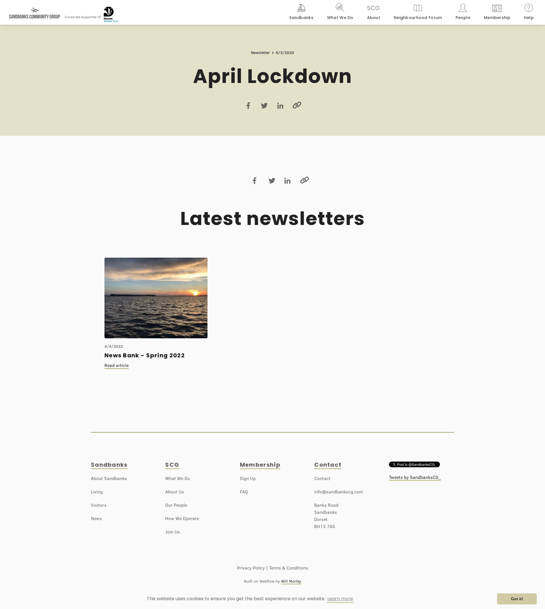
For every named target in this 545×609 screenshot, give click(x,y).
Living (97, 492)
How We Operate (182, 518)
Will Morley (291, 581)
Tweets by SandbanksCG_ (415, 477)
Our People (176, 505)
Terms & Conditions (288, 568)
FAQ (244, 492)
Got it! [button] (517, 599)
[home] (34, 10)
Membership (260, 465)
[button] (301, 13)
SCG (172, 465)
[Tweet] (264, 106)
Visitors (98, 505)
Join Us (172, 532)
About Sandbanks (109, 478)
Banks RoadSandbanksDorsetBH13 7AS (326, 515)
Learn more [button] (340, 598)
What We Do (177, 478)
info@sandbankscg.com (338, 492)
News (96, 518)
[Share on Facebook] (248, 106)
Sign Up (248, 478)
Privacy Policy (251, 568)
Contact (327, 465)
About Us (174, 492)
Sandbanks (109, 465)
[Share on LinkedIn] (280, 106)
